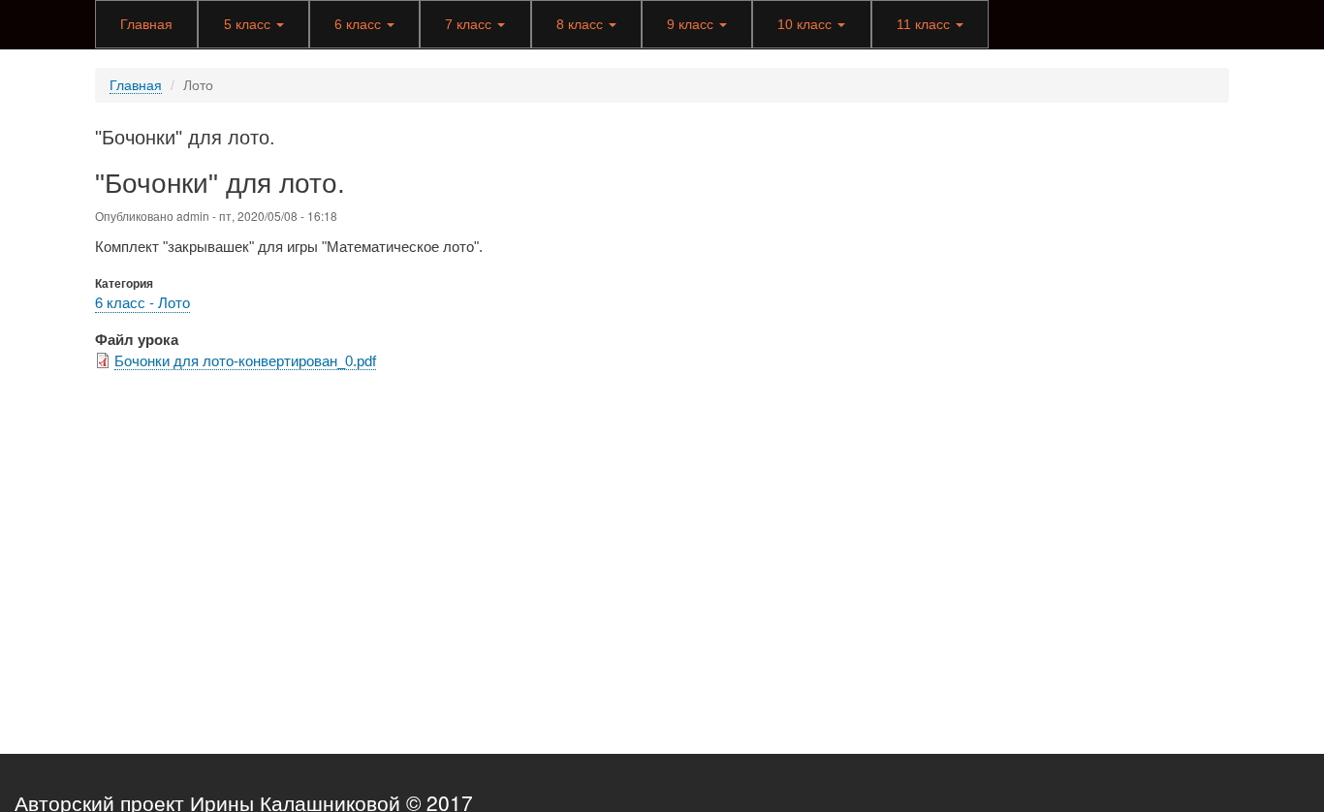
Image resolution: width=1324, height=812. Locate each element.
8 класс (581, 24)
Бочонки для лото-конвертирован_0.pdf (245, 361)
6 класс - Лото (142, 302)
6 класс (359, 24)
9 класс (692, 24)
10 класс (806, 24)
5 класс (249, 24)
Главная (146, 24)
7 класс (470, 24)
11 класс (925, 24)
